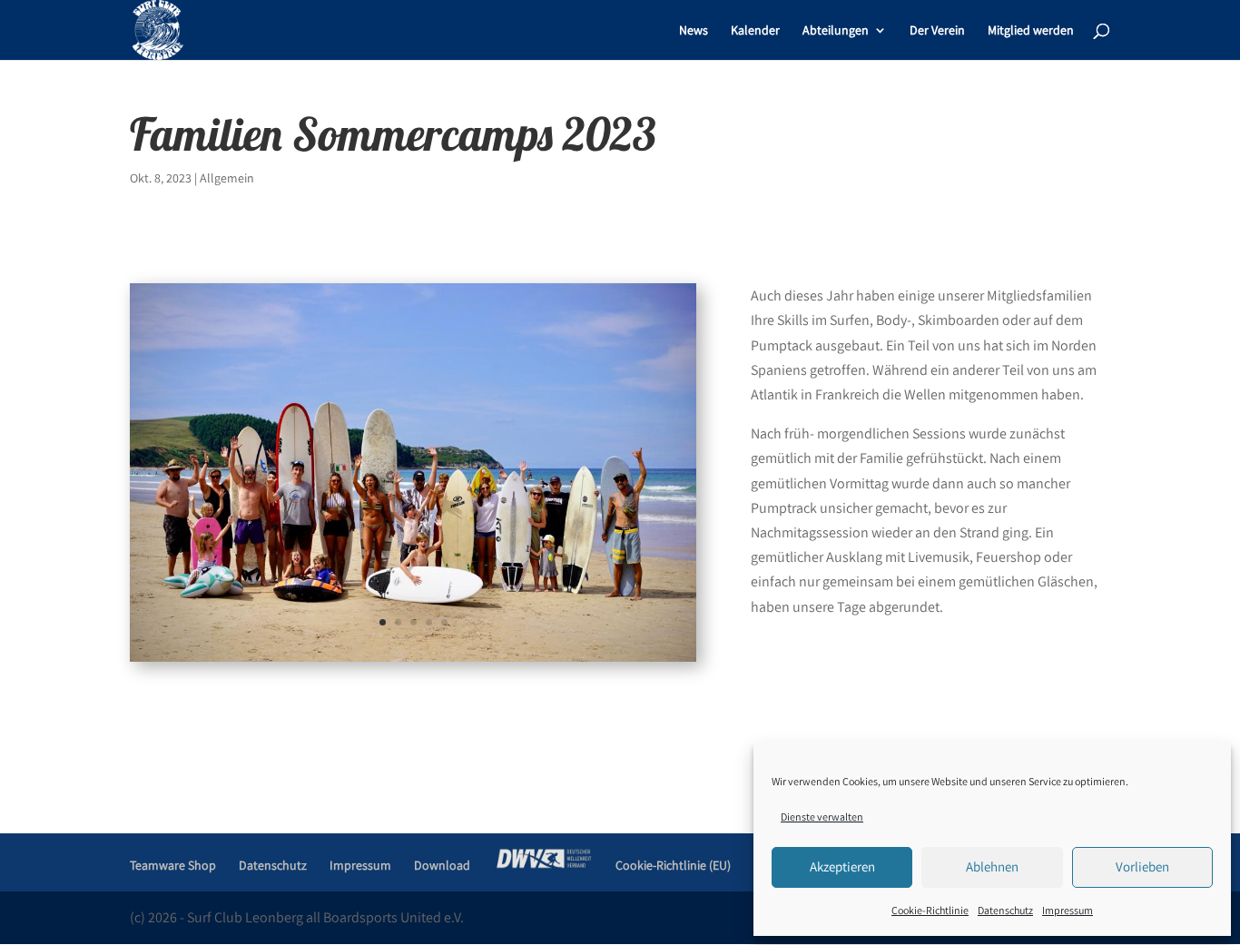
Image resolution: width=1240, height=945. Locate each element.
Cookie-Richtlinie (930, 910)
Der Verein (937, 31)
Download (442, 865)
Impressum (1067, 910)
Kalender (755, 31)
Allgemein (227, 178)
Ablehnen (992, 866)
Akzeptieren (842, 866)
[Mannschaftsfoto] (413, 661)
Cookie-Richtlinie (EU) (673, 865)
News (693, 31)
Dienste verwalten (822, 816)
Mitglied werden (1031, 31)
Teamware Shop (173, 865)
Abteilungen (835, 31)
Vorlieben (1142, 866)
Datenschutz (1005, 910)
